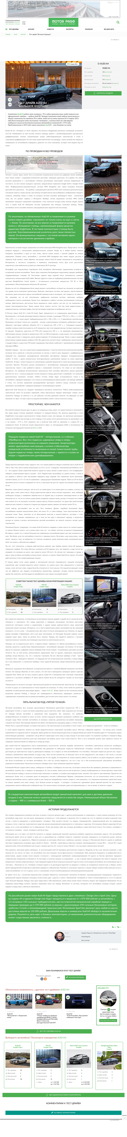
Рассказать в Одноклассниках (45, 978)
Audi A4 (20, 114)
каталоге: (17, 22)
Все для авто (109, 29)
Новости (50, 29)
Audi (47, 125)
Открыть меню (6, 31)
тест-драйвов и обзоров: (12, 24)
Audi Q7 (50, 690)
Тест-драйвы (14, 29)
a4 (120, 927)
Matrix (35, 428)
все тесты (108, 72)
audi (115, 927)
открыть (106, 76)
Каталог (31, 29)
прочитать (107, 87)
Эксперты (70, 29)
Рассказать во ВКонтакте (41, 978)
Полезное (89, 29)
